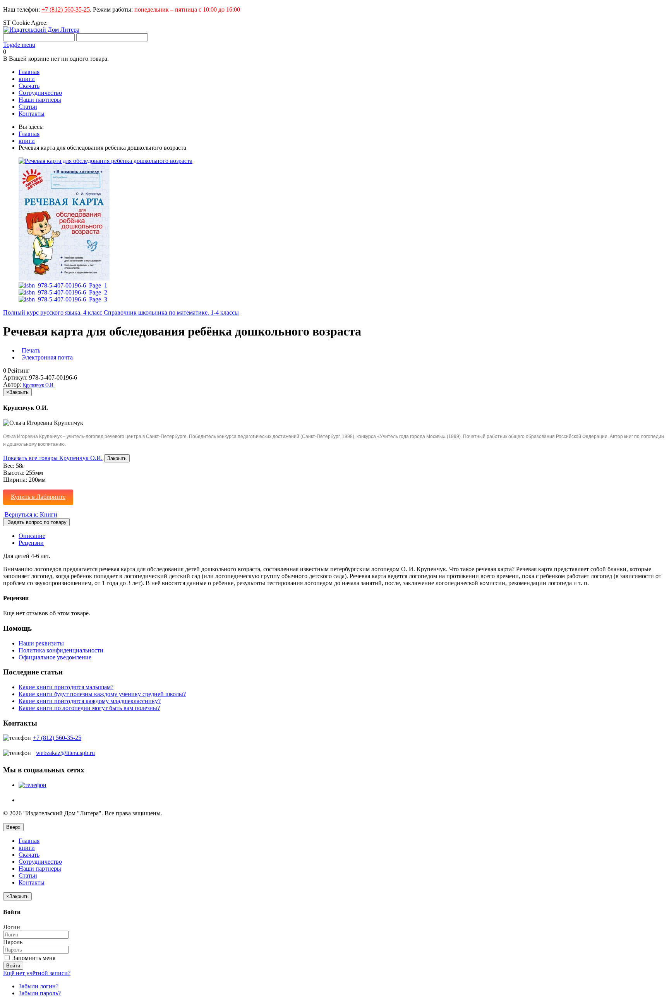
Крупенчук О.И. (39, 385)
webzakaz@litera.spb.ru (65, 753)
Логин (11, 927)
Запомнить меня (33, 958)
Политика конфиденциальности (61, 650)
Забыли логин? (38, 986)
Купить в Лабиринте (38, 496)
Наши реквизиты (41, 643)
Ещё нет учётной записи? (36, 973)
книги (27, 140)
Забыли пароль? (40, 993)
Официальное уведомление (55, 657)
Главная (29, 133)
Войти (13, 966)
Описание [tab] (32, 535)
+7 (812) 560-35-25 (65, 9)
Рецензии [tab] (31, 542)
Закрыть (117, 458)
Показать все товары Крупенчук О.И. (53, 458)
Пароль (12, 942)
